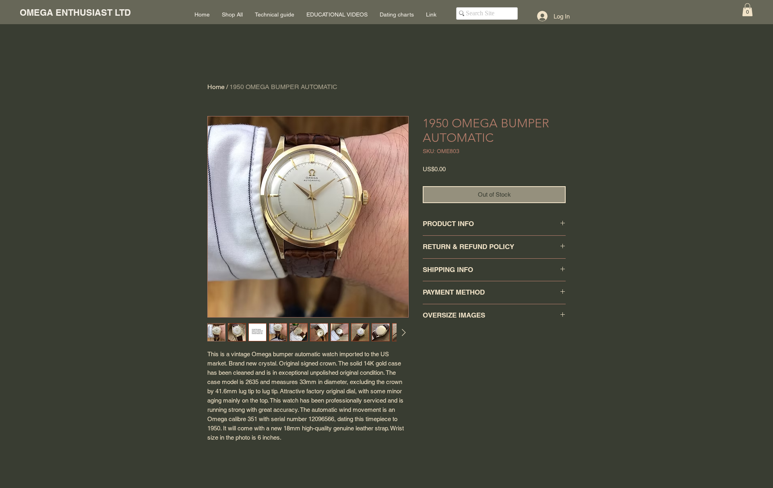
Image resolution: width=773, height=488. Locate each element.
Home (216, 87)
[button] (747, 9)
